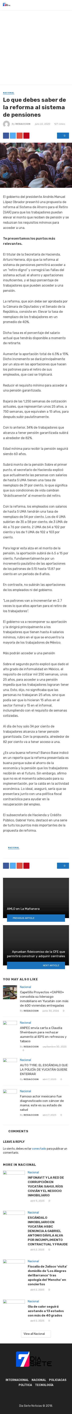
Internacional (17, 1380)
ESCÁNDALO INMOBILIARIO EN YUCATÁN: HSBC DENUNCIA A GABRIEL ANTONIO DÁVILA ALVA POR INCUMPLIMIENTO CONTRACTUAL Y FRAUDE (48, 1231)
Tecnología (44, 1385)
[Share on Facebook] (6, 136)
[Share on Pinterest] (26, 136)
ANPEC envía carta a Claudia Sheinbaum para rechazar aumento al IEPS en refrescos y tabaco (43, 1034)
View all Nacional (34, 1334)
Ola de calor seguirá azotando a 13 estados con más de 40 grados (46, 1311)
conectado (39, 1148)
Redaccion (22, 124)
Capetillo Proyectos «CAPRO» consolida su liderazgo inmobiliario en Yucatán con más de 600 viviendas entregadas (44, 998)
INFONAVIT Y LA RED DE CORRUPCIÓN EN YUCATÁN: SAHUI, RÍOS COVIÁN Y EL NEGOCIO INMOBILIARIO (46, 1186)
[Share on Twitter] (13, 136)
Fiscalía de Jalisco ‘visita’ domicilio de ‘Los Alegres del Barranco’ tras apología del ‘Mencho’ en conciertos (47, 1275)
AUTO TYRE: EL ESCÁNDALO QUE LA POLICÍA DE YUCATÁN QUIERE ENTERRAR (44, 1069)
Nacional (8, 93)
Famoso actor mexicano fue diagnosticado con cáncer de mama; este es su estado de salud (42, 1103)
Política (25, 1385)
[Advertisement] (36, 48)
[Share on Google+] (20, 136)
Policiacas (57, 1380)
